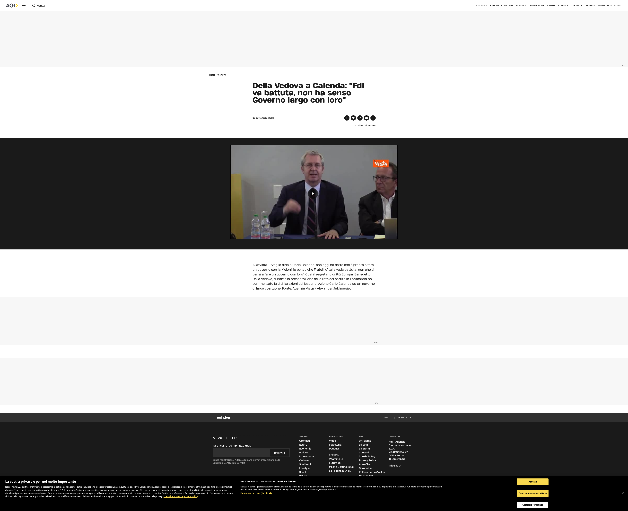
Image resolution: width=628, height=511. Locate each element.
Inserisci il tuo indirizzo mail (232, 446)
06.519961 (399, 458)
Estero (494, 6)
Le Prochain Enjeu (340, 470)
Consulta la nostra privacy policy (181, 496)
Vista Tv (222, 75)
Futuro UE (335, 463)
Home (212, 75)
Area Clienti (366, 464)
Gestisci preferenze (532, 504)
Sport (617, 6)
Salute (551, 6)
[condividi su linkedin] (360, 118)
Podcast (334, 448)
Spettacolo (605, 6)
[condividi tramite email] (366, 118)
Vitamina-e (336, 459)
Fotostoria (335, 444)
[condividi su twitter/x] (353, 118)
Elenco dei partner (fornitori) (256, 493)
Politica (521, 6)
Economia (507, 6)
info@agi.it (395, 465)
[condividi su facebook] (346, 118)
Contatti (364, 452)
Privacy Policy (367, 460)
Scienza (563, 6)
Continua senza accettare (533, 493)
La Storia (364, 448)
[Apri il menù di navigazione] (23, 5)
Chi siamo (365, 440)
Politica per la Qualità (372, 472)
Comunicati (366, 468)
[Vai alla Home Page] (11, 5)
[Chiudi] (622, 493)
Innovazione (537, 6)
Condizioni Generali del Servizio (229, 463)
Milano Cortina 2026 (341, 466)
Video (332, 440)
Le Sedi (363, 444)
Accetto (533, 481)
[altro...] (373, 118)
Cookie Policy (367, 456)
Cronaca (482, 6)
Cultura (590, 6)
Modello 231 (366, 476)
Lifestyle (576, 6)
